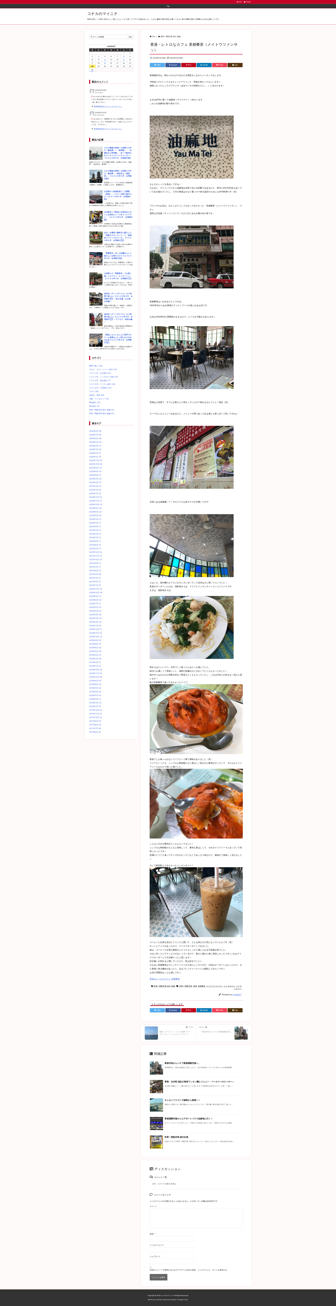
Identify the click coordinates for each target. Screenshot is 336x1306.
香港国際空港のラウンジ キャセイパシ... (108, 106)
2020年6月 (95, 607)
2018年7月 (95, 688)
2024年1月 (95, 523)
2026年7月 (95, 435)
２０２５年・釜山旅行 (99, 380)
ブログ (94, 391)
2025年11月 (95, 460)
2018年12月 (95, 669)
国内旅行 (94, 402)
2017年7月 (95, 728)
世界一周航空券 (185, 986)
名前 (152, 1234)
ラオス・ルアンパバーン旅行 (103, 369)
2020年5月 (95, 611)
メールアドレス (157, 1245)
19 (105, 63)
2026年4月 (95, 446)
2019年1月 (95, 666)
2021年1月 (95, 585)
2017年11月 (95, 714)
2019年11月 (95, 633)
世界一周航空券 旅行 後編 (101, 413)
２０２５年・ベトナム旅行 (102, 384)
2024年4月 (95, 519)
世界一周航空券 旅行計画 (176, 1137)
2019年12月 (95, 629)
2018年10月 (95, 677)
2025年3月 (95, 486)
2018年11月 (95, 673)
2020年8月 (95, 600)
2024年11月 (95, 501)
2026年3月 (95, 449)
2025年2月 (95, 490)
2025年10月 (95, 464)
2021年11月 (95, 556)
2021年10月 (95, 559)
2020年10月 (95, 592)
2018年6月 (95, 691)
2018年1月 (95, 706)
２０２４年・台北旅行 (100, 373)
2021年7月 (95, 567)
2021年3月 (95, 578)
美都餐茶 (201, 986)
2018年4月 (95, 699)
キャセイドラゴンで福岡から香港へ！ (182, 1100)
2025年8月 (95, 471)
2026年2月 (95, 453)
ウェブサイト (155, 1256)
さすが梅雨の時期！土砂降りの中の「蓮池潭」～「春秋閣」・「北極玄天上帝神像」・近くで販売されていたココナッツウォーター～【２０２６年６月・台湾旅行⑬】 (118, 153)
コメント (153, 1206)
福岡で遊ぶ (96, 366)
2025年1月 (95, 493)
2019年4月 (95, 655)
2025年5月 (95, 479)
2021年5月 (95, 570)
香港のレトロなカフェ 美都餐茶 (165, 979)
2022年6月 (95, 545)
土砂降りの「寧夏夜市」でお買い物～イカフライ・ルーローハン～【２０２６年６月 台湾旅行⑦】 (118, 276)
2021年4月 (95, 574)
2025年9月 (95, 468)
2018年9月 (95, 680)
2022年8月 (95, 541)
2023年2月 (95, 534)
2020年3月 (95, 618)
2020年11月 (95, 589)
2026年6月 (95, 438)
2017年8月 (95, 725)
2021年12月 (95, 552)
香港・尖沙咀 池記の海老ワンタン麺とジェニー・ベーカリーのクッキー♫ (199, 1081)
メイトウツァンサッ (214, 986)
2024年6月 (95, 512)
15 (124, 60)
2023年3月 (95, 530)
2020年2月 (95, 622)
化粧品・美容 (96, 395)
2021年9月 (95, 563)
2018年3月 (95, 703)
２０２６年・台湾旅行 (100, 388)
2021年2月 (95, 581)
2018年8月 (95, 684)
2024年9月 (95, 508)
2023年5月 (95, 526)
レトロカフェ (229, 986)
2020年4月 (95, 614)
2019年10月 (95, 636)
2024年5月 (95, 515)
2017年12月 (95, 710)
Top (153, 36)
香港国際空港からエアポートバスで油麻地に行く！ (189, 1118)
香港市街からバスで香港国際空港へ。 (182, 1063)
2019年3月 (95, 658)
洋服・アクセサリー (99, 399)
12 (105, 60)
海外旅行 (94, 406)
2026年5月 (95, 442)
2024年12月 (95, 497)
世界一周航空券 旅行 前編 (170, 36)
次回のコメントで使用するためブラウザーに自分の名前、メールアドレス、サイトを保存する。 (189, 1270)
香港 (195, 986)
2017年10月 (95, 717)
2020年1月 (95, 625)
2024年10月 (95, 504)
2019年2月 (95, 662)
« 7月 (91, 71)
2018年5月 (95, 695)
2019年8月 (95, 644)
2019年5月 (95, 651)
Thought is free (182, 1299)
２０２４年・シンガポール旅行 (103, 377)
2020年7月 (95, 603)
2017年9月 (95, 721)
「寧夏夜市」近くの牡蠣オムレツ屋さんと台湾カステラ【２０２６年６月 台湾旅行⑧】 (118, 255)
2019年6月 (95, 647)
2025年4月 (95, 482)
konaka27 (237, 994)
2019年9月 (95, 640)
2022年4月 (95, 548)
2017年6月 (95, 732)
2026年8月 (95, 431)
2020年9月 (95, 596)
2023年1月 (95, 537)
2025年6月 (95, 475)
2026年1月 (95, 457)
